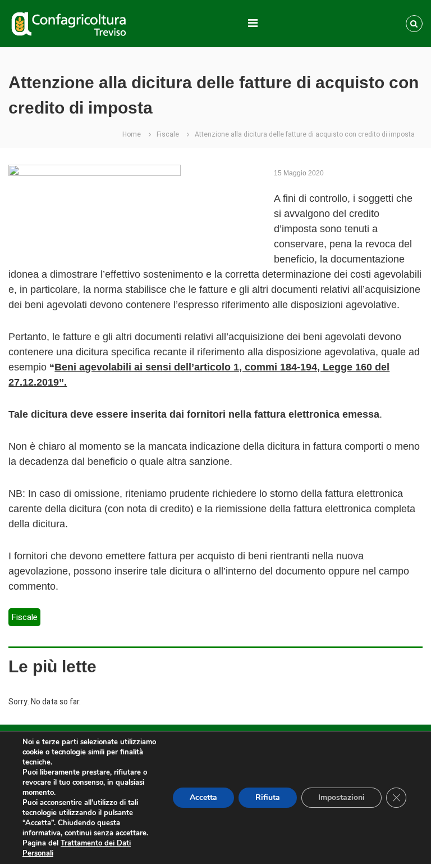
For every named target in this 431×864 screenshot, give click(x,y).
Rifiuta (267, 797)
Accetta (203, 797)
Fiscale (168, 134)
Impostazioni (341, 797)
